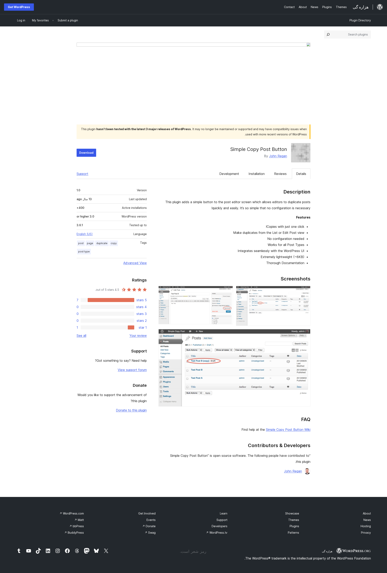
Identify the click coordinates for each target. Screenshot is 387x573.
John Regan (278, 156)
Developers (219, 526)
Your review (138, 336)
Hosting (366, 526)
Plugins (294, 526)
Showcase (292, 513)
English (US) (85, 234)
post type (84, 251)
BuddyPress (74, 532)
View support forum (132, 370)
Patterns (293, 532)
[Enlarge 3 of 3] (305, 335)
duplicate (101, 243)
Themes (293, 520)
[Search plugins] (328, 34)
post (81, 243)
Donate (149, 526)
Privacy (366, 532)
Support (82, 174)
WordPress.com (71, 513)
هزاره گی (327, 551)
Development (229, 174)
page (90, 243)
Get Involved (147, 513)
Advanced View (135, 263)
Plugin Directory (360, 20)
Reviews (280, 174)
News (367, 520)
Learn (223, 513)
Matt (79, 520)
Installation (257, 174)
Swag (150, 532)
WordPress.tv (216, 532)
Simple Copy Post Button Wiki (288, 430)
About (367, 513)
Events (151, 520)
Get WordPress (19, 7)
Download (86, 152)
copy (114, 243)
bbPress (76, 526)
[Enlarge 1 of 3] (305, 291)
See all (81, 336)
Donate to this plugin (131, 410)
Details (301, 174)
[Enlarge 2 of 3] (227, 291)
